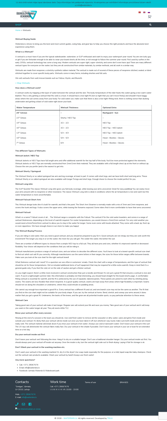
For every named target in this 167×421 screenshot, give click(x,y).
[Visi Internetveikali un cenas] (28, 409)
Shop (18, 24)
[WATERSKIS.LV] (27, 15)
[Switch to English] (144, 12)
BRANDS (124, 382)
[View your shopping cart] (149, 17)
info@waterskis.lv (29, 397)
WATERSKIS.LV (70, 418)
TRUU (110, 418)
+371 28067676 (28, 394)
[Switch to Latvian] (139, 12)
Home (18, 30)
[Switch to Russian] (149, 12)
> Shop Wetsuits (22, 83)
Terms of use (90, 382)
